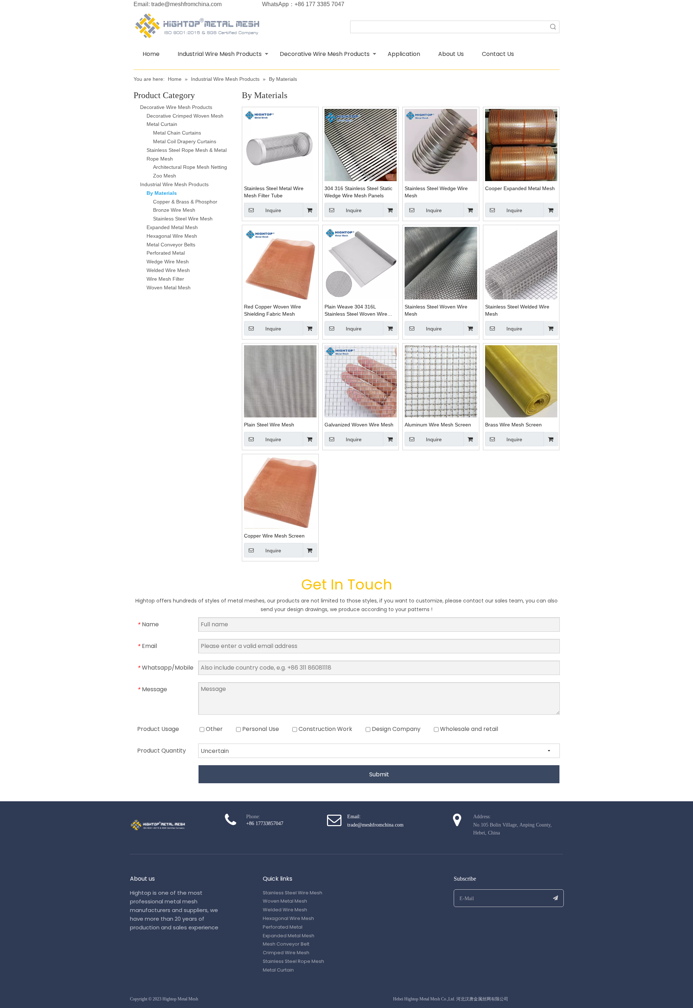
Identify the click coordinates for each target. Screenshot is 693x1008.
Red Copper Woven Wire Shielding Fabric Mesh (272, 310)
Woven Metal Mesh (169, 287)
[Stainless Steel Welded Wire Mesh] (521, 263)
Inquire (273, 210)
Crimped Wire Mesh (286, 952)
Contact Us (498, 54)
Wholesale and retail (468, 729)
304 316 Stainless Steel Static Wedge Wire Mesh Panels (358, 191)
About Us (451, 54)
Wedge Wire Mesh (168, 261)
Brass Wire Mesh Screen (513, 425)
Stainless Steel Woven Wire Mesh (436, 310)
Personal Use (260, 729)
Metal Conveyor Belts (171, 244)
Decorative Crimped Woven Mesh (185, 116)
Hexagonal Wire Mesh (172, 236)
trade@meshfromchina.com (186, 4)
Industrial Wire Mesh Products (220, 54)
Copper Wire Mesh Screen (274, 536)
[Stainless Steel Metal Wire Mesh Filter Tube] (280, 145)
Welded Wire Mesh (168, 270)
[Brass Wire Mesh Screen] (521, 381)
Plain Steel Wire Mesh (269, 425)
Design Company (395, 729)
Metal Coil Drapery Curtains (184, 141)
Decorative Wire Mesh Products (325, 54)
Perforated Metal (166, 253)
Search (553, 27)
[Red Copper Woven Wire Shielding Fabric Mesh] (280, 263)
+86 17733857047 (264, 823)
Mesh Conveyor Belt (286, 944)
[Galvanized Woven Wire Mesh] (360, 381)
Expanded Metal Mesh (172, 227)
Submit (379, 774)
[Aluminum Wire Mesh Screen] (441, 381)
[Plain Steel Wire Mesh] (280, 381)
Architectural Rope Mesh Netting (190, 167)
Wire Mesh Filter (165, 279)
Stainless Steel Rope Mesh (293, 961)
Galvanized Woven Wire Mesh (358, 425)
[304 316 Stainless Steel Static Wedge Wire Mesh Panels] (360, 145)
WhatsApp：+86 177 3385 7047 (303, 4)
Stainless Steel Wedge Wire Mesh (436, 191)
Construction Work (324, 729)
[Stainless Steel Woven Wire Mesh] (441, 263)
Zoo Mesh (164, 176)
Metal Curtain (162, 124)
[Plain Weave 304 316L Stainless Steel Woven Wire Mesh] (360, 263)
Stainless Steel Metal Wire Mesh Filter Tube (274, 191)
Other (213, 729)
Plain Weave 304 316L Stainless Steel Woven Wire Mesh (355, 310)
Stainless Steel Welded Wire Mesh (517, 310)
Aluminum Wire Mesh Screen (438, 425)
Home (151, 54)
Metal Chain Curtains (177, 133)
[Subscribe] (555, 898)
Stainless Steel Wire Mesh (183, 219)
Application (404, 54)
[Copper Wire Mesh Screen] (280, 492)
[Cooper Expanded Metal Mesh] (521, 145)
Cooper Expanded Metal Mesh (520, 188)
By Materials (162, 193)
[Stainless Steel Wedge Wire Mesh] (441, 145)
